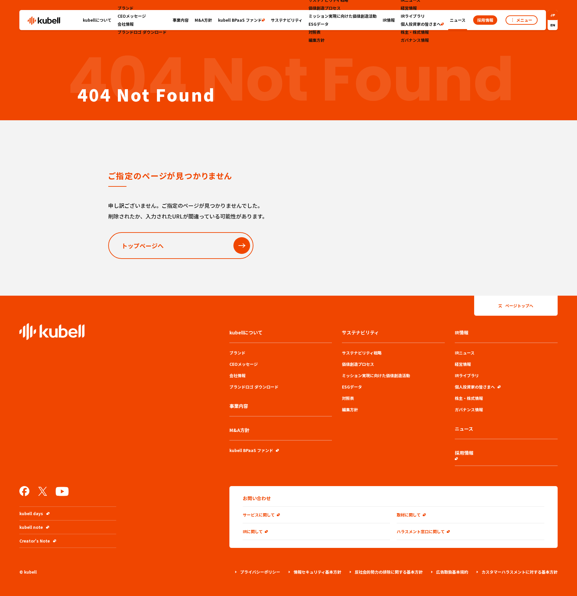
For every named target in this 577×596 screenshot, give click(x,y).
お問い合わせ (257, 498)
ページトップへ (519, 305)
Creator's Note (34, 541)
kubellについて (97, 20)
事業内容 (181, 20)
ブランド (126, 8)
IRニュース (464, 352)
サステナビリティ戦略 (362, 352)
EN (552, 25)
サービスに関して (259, 514)
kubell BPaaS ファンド (240, 20)
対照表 (315, 32)
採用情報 (464, 452)
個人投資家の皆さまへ (421, 24)
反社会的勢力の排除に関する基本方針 (389, 572)
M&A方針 (203, 20)
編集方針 (317, 40)
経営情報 (409, 8)
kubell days (31, 513)
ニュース (457, 20)
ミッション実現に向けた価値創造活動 (343, 16)
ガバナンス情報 (415, 40)
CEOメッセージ (132, 16)
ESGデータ (319, 24)
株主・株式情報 (415, 32)
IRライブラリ (413, 16)
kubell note (31, 527)
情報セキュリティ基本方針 (317, 572)
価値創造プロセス (325, 8)
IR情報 (389, 20)
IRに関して (253, 531)
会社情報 (126, 24)
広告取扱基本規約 (452, 572)
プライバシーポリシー (260, 572)
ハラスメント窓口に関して (421, 531)
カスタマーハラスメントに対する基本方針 (520, 572)
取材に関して (409, 514)
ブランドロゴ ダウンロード (142, 32)
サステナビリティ (287, 20)
